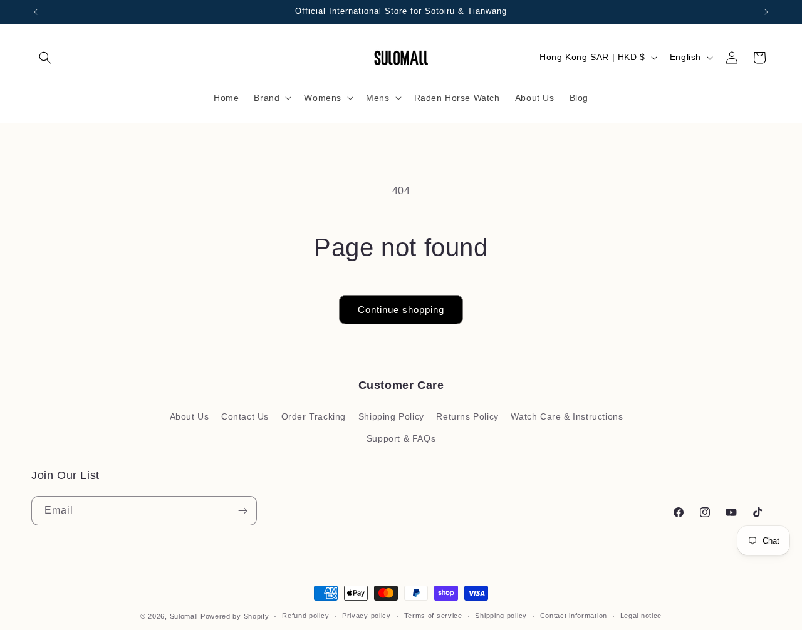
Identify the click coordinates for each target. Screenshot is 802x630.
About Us (189, 416)
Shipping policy (501, 615)
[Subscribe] (242, 510)
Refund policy (305, 615)
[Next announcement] (766, 12)
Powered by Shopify (234, 616)
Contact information (573, 615)
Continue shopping (401, 309)
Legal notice (641, 615)
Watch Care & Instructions (567, 416)
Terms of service (433, 615)
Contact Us (245, 416)
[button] (45, 57)
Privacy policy (366, 615)
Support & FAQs (401, 438)
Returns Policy (467, 416)
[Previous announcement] (35, 12)
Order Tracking (313, 416)
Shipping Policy (391, 416)
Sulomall (184, 616)
